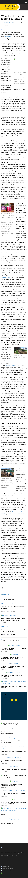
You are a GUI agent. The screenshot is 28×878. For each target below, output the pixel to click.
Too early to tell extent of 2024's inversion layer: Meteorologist (14, 649)
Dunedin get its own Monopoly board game (14, 769)
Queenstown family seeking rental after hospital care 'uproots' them (13, 658)
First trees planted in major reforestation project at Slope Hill (13, 822)
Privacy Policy (6, 866)
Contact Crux (6, 873)
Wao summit (8, 36)
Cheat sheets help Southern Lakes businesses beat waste (11, 785)
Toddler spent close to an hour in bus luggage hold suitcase (12, 732)
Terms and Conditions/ (8, 868)
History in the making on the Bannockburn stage (13, 794)
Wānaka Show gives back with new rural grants (13, 813)
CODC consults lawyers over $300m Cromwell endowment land (11, 761)
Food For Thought (6, 576)
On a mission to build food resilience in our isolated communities (13, 803)
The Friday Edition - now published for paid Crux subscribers (13, 741)
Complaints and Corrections (9, 870)
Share (6, 25)
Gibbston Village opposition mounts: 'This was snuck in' (13, 687)
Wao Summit (15, 511)
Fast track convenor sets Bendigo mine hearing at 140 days (12, 667)
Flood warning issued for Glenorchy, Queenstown (11, 676)
